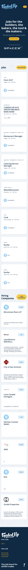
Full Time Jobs (4, 553)
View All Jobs (22, 67)
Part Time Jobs (5, 554)
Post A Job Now (14, 39)
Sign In (3, 543)
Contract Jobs (4, 556)
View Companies (21, 297)
